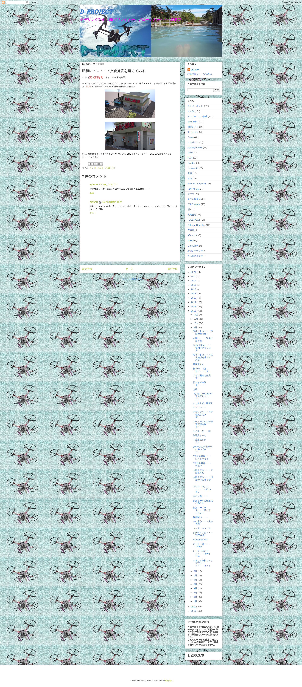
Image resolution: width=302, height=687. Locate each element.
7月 (196, 575)
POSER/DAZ (193, 220)
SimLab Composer (196, 183)
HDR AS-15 (193, 189)
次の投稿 (87, 269)
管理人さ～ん (199, 435)
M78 (189, 178)
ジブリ (190, 194)
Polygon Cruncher (196, 225)
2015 (194, 298)
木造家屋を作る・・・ (199, 441)
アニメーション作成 (197, 116)
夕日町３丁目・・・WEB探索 (203, 534)
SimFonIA (192, 121)
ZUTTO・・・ (200, 407)
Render (191, 163)
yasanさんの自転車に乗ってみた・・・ (202, 449)
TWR (190, 157)
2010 (194, 611)
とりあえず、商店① (202, 403)
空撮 (189, 173)
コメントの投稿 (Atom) (132, 279)
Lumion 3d (192, 168)
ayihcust (94, 184)
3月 (196, 592)
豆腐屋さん (198, 364)
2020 (194, 276)
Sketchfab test (200, 539)
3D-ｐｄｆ (192, 235)
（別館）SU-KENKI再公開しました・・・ (202, 396)
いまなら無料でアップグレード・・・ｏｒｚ (203, 563)
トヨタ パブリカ (202, 528)
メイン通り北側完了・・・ (202, 376)
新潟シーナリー (195, 250)
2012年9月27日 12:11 (108, 184)
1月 (196, 601)
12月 (196, 314)
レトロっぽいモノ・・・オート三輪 (202, 553)
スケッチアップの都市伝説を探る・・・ (203, 424)
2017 (194, 289)
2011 (193, 606)
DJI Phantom (193, 204)
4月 (196, 588)
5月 (196, 584)
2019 (194, 280)
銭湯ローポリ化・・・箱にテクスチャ (202, 510)
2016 (194, 293)
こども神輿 (193, 245)
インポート (193, 142)
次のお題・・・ (200, 496)
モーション (193, 132)
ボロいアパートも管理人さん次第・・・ (203, 415)
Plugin (190, 137)
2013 (194, 306)
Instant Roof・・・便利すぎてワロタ (202, 348)
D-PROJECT (96, 11)
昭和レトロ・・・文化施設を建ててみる (203, 357)
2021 (194, 272)
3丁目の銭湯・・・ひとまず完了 (202, 457)
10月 (196, 323)
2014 (194, 302)
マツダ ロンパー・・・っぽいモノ (202, 489)
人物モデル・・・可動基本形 (203, 471)
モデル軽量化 (194, 199)
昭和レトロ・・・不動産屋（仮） (203, 332)
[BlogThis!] (92, 164)
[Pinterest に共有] (101, 164)
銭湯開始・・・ (200, 517)
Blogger (168, 680)
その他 (190, 111)
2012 (194, 310)
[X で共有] (95, 164)
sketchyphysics (194, 147)
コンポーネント (96, 168)
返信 (92, 193)
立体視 (190, 230)
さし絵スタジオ (195, 256)
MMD (190, 152)
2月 (196, 597)
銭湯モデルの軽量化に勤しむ (203, 502)
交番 (195, 389)
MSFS (190, 240)
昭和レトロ (110, 168)
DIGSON (94, 202)
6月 (196, 579)
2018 (194, 285)
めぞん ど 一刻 (202, 431)
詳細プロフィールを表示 (199, 74)
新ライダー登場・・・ (199, 383)
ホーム (130, 269)
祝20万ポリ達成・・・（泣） (202, 369)
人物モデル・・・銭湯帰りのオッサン (203, 480)
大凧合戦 (191, 214)
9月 (196, 327)
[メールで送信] (89, 164)
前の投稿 (172, 269)
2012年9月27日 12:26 (112, 202)
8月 (196, 571)
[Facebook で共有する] (98, 164)
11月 (196, 319)
